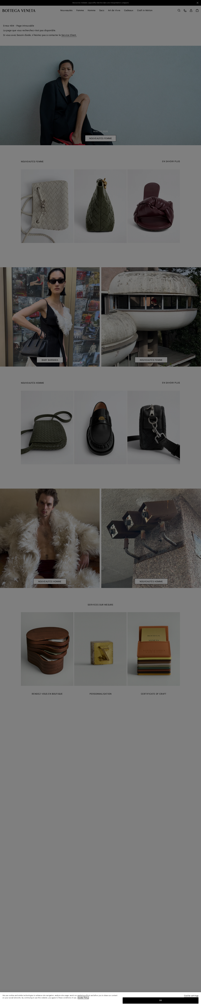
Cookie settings (191, 996)
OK (160, 1000)
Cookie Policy (83, 998)
